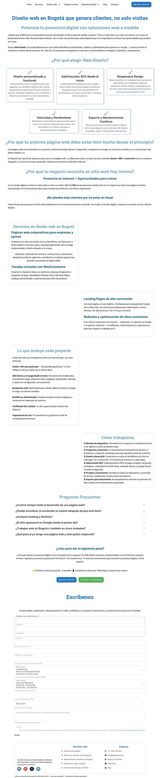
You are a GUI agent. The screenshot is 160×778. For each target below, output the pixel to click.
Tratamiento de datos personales (76, 776)
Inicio (29, 4)
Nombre (19, 625)
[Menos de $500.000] (80, 683)
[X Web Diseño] (32, 769)
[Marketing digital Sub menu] (99, 4)
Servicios (39, 4)
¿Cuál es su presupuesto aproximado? (30, 677)
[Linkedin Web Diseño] (38, 769)
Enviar (17, 735)
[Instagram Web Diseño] (25, 769)
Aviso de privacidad (56, 776)
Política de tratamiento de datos (132, 730)
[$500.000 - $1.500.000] (80, 685)
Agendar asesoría (141, 4)
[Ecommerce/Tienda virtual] (80, 674)
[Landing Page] (80, 669)
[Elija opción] (80, 667)
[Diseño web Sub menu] (59, 4)
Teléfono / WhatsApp (24, 655)
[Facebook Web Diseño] (19, 769)
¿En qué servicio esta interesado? (29, 663)
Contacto (115, 4)
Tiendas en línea (71, 4)
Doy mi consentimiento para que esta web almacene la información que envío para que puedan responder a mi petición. (82, 730)
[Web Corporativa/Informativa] (80, 671)
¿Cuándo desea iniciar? (24, 699)
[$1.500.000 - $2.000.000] (80, 687)
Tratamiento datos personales (28, 722)
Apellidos (20, 633)
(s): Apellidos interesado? (25, 691)
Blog (105, 4)
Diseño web (52, 4)
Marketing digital (88, 4)
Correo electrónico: (23, 646)
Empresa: (18, 638)
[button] (80, 505)
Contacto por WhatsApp (91, 580)
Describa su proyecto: (24, 707)
